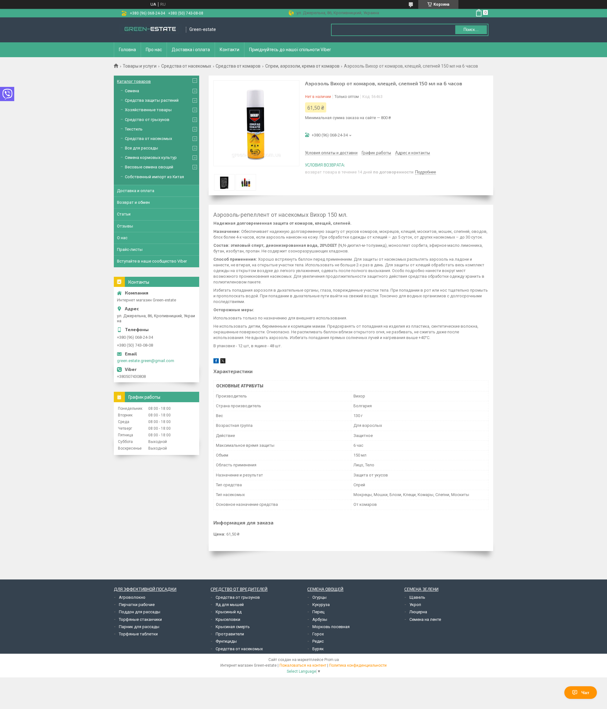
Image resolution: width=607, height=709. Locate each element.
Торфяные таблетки (138, 634)
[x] (222, 362)
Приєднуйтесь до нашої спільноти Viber (290, 49)
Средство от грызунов (147, 119)
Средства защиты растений (152, 100)
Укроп (415, 604)
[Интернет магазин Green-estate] (150, 29)
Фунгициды (226, 641)
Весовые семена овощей (149, 167)
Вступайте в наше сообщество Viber (152, 261)
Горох (318, 634)
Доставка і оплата (191, 49)
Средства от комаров (238, 66)
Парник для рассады (139, 626)
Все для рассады (141, 148)
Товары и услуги (139, 66)
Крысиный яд (229, 611)
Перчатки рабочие (137, 604)
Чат (585, 692)
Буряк (318, 648)
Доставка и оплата (135, 190)
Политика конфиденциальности (358, 665)
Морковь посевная (331, 626)
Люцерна (418, 611)
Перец (318, 611)
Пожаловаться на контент (302, 665)
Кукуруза (321, 604)
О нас (122, 237)
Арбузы (319, 619)
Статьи (124, 214)
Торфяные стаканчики (140, 619)
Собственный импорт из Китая (154, 176)
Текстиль (134, 129)
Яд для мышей (230, 604)
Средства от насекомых (186, 66)
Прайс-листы (130, 249)
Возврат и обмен (133, 202)
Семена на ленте (425, 619)
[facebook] (216, 362)
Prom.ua (331, 659)
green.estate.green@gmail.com (145, 360)
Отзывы (125, 226)
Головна (127, 49)
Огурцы (319, 597)
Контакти (229, 49)
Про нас (154, 49)
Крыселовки (228, 619)
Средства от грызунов (238, 597)
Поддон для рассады (139, 611)
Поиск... (471, 29)
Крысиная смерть (233, 626)
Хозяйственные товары (148, 109)
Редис (318, 641)
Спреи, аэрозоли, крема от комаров (302, 66)
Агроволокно (132, 597)
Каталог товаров (134, 81)
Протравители (230, 634)
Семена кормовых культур (151, 157)
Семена (132, 90)
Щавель (417, 597)
